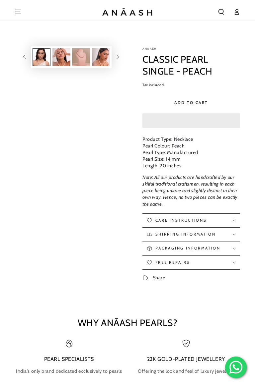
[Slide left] (24, 57)
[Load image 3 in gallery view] (81, 57)
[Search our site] (221, 12)
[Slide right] (118, 57)
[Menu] (18, 12)
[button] (191, 120)
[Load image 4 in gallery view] (101, 57)
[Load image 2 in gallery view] (61, 57)
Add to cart (191, 102)
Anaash (149, 48)
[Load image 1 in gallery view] (41, 57)
